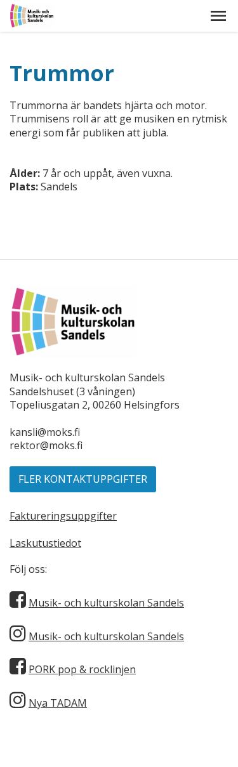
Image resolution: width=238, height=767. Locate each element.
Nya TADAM (58, 703)
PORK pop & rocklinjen (82, 669)
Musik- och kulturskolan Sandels (106, 603)
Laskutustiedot (45, 543)
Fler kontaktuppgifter (82, 479)
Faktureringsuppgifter (63, 516)
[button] (218, 16)
